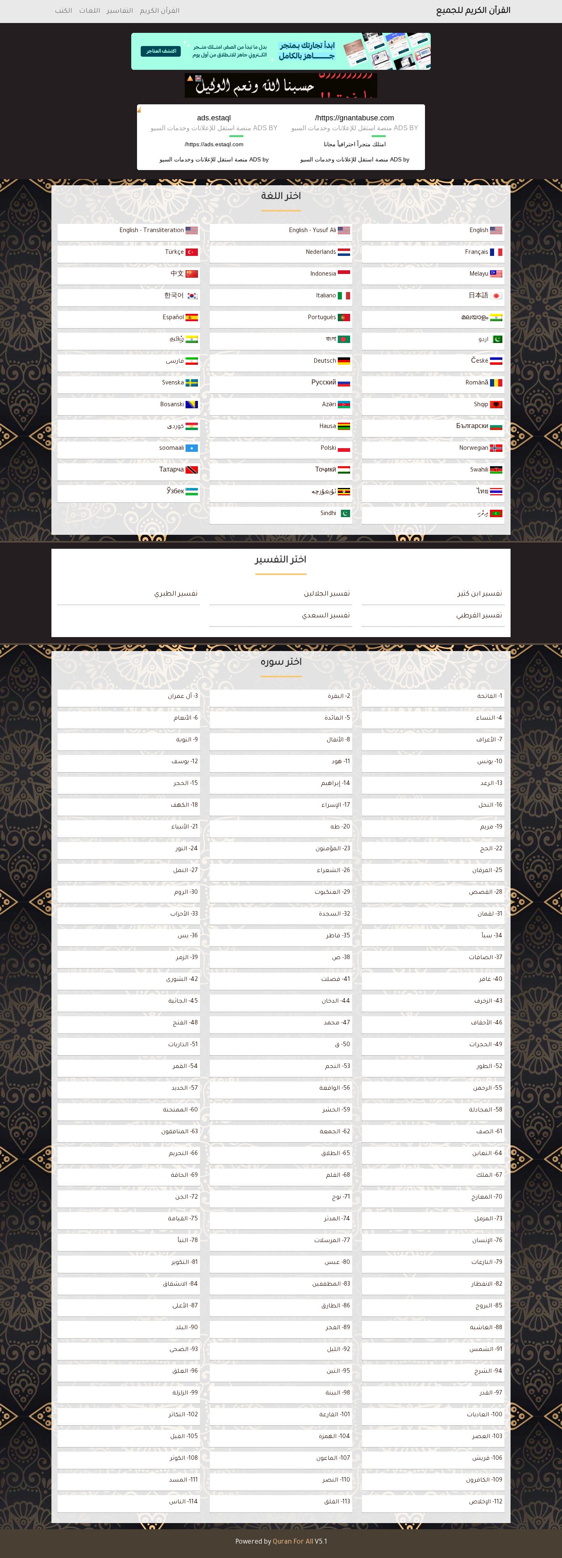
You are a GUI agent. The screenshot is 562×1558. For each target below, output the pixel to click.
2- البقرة (339, 697)
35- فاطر (338, 936)
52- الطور (489, 1067)
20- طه (340, 827)
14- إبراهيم (335, 784)
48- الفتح (185, 1023)
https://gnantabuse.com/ (354, 118)
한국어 (175, 296)
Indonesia (324, 275)
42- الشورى (182, 980)
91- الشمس (485, 1350)
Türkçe (175, 253)
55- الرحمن (487, 1089)
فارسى (176, 362)
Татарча (172, 470)
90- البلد (187, 1328)
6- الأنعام (186, 719)
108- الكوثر (184, 1459)
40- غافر (490, 980)
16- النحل (490, 806)
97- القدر (491, 1393)
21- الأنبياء (184, 827)
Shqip (482, 405)
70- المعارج (486, 1197)
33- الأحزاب (184, 914)
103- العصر (487, 1437)
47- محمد (337, 1023)
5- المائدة (337, 719)
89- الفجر (338, 1328)
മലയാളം (475, 318)
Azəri (330, 405)
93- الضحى (184, 1350)
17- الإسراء (335, 806)
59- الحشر (336, 1110)
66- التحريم (183, 1154)
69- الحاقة (184, 1176)
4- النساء (489, 719)
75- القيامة (183, 1219)
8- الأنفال (338, 740)
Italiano (327, 296)
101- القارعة (334, 1415)
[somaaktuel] (281, 85)
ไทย (483, 492)
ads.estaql (214, 118)
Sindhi (329, 514)
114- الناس (183, 1502)
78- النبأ (187, 1241)
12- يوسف (184, 762)
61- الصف (489, 1132)
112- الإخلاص (485, 1502)
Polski (329, 449)
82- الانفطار (486, 1285)
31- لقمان (490, 914)
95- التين (338, 1372)
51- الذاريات (183, 1045)
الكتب (63, 11)
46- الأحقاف (486, 1023)
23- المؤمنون (333, 849)
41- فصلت (335, 980)
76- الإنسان (487, 1241)
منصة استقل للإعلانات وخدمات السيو (344, 159)
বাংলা (332, 340)
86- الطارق (335, 1306)
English (479, 231)
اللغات (89, 11)
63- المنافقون (179, 1132)
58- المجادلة (485, 1110)
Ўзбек (176, 492)
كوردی (176, 427)
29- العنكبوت (332, 893)
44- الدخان (336, 1002)
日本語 (479, 296)
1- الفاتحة (489, 697)
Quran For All (293, 1542)
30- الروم (186, 893)
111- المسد (183, 1480)
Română (477, 383)
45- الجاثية (183, 1002)
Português (323, 318)
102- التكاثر (183, 1415)
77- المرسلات (332, 1241)
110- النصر (336, 1480)
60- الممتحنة (180, 1110)
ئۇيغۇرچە (324, 492)
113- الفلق (337, 1502)
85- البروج (489, 1306)
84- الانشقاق (180, 1285)
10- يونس (489, 762)
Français (477, 253)
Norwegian (474, 449)
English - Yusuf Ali (313, 231)
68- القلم (338, 1176)
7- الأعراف (489, 740)
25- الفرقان (487, 871)
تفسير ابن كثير (480, 594)
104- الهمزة (334, 1437)
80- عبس (337, 1263)
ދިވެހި (483, 514)
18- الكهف (184, 806)
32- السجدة (334, 914)
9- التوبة (187, 740)
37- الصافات (485, 958)
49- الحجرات (485, 1045)
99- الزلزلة (185, 1393)
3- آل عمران (183, 697)
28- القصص (485, 893)
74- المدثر (337, 1219)
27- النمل (185, 871)
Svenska (174, 383)
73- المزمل (488, 1219)
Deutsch (326, 362)
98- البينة (337, 1393)
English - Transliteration (152, 231)
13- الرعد (491, 784)
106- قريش (487, 1459)
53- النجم (337, 1067)
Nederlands (322, 253)
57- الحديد (185, 1089)
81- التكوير (185, 1263)
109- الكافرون (484, 1480)
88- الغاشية (486, 1328)
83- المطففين (331, 1285)
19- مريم (491, 827)
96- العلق (185, 1372)
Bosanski (173, 405)
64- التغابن (487, 1154)
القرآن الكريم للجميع (473, 11)
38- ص (341, 958)
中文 (178, 275)
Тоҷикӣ (326, 470)
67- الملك (489, 1176)
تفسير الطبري (176, 594)
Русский (324, 383)
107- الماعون (333, 1459)
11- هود (341, 762)
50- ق (342, 1045)
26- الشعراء (333, 871)
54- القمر (185, 1067)
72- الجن (186, 1197)
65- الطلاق (335, 1154)
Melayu (479, 275)
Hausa (328, 427)
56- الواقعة (334, 1089)
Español (174, 318)
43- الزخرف (488, 1002)
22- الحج (491, 849)
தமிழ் (178, 340)
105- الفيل (184, 1437)
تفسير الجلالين (327, 594)
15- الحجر (186, 784)
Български (473, 427)
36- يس (188, 936)
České (480, 362)
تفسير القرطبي (479, 616)
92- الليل (338, 1350)
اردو (484, 340)
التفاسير (120, 11)
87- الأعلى (185, 1306)
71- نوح (341, 1197)
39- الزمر (187, 958)
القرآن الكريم (160, 11)
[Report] (190, 78)
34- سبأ (491, 936)
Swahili (480, 470)
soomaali (172, 449)
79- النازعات (486, 1263)
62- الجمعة (335, 1132)
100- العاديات (484, 1415)
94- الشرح (488, 1372)
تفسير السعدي (326, 616)
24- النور (187, 849)
